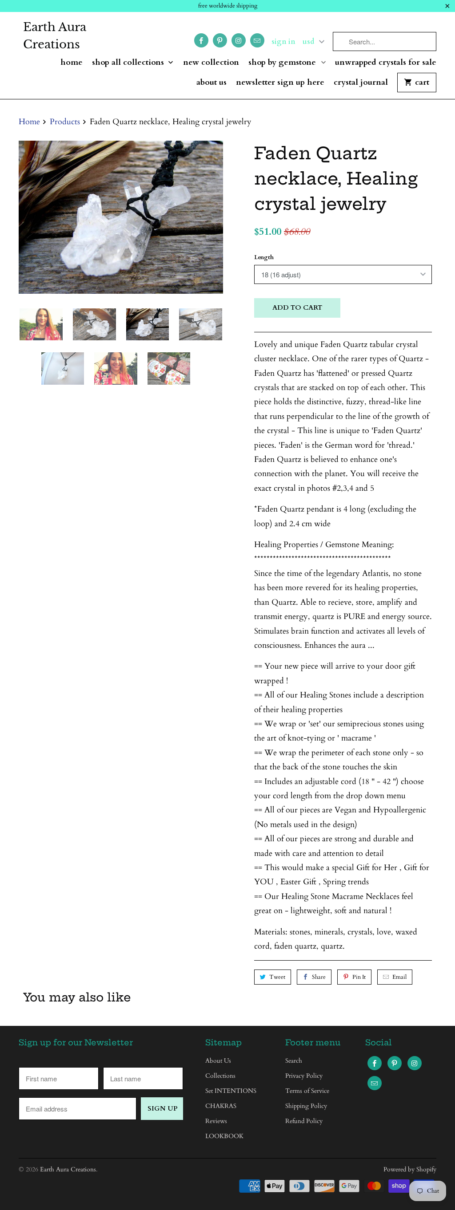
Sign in (283, 42)
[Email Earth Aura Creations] (257, 40)
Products (65, 121)
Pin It (359, 977)
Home (71, 63)
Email (399, 977)
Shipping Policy (306, 1106)
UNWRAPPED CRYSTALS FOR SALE (385, 63)
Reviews (216, 1121)
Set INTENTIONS (230, 1091)
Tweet (277, 977)
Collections (220, 1076)
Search (293, 1060)
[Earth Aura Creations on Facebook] (201, 40)
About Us (211, 83)
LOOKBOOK (224, 1136)
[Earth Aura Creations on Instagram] (238, 40)
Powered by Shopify (409, 1169)
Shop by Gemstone (283, 63)
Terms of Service (307, 1091)
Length (264, 257)
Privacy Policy (304, 1076)
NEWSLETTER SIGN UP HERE (280, 83)
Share (319, 977)
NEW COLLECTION (211, 63)
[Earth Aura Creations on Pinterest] (220, 40)
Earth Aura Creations (54, 35)
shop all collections (129, 63)
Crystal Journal (361, 83)
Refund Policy (304, 1121)
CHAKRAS (220, 1106)
